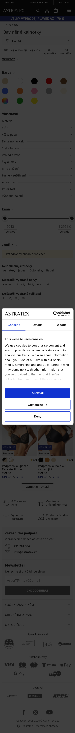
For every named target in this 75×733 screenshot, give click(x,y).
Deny (37, 416)
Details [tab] (37, 325)
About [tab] (61, 325)
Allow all (38, 393)
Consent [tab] (14, 325)
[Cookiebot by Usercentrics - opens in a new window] (53, 314)
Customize (35, 404)
